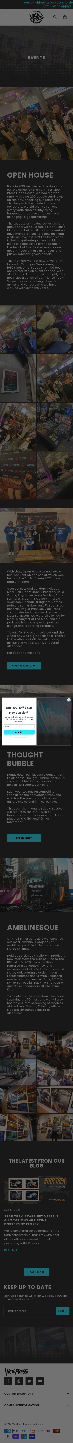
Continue (19, 732)
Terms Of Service (24, 737)
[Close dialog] (69, 699)
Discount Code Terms (17, 737)
